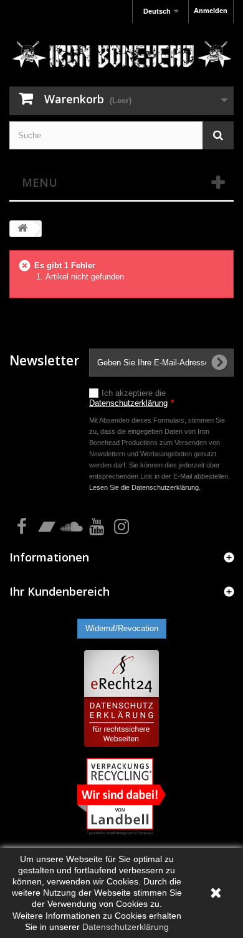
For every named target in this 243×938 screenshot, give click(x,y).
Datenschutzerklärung (128, 403)
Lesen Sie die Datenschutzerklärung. (145, 487)
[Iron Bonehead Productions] (121, 56)
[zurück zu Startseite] (22, 229)
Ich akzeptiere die (131, 398)
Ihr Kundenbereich (59, 591)
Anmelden (210, 10)
